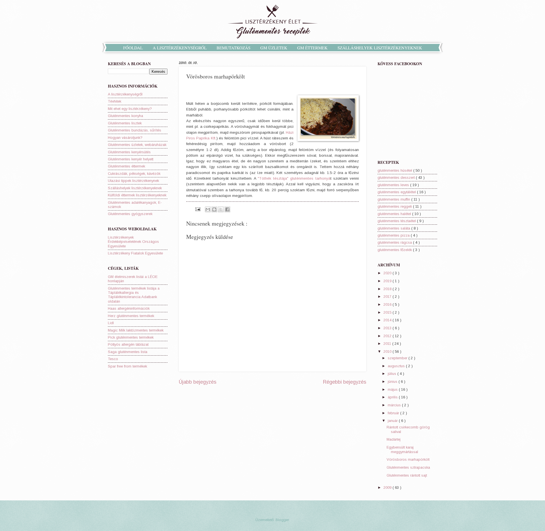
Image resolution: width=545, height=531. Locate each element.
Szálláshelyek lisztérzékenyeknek (135, 188)
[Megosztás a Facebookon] (227, 209)
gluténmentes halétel (395, 214)
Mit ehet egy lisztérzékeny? (130, 109)
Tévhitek (114, 101)
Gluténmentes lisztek (125, 123)
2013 (388, 328)
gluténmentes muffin (394, 199)
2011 (387, 343)
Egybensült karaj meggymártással (402, 449)
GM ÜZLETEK (273, 47)
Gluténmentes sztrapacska (408, 467)
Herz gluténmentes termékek (131, 316)
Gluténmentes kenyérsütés (129, 152)
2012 (388, 336)
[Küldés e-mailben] (208, 209)
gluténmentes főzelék (395, 250)
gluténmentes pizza (394, 235)
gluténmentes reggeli (395, 206)
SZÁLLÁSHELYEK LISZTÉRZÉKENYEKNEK (380, 47)
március (395, 405)
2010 (388, 351)
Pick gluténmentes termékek (131, 337)
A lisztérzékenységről (125, 94)
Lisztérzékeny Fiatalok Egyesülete (135, 253)
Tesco (113, 359)
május (393, 389)
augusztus (397, 366)
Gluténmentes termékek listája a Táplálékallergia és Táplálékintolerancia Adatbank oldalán (134, 294)
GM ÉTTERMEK (312, 47)
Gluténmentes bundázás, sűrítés (134, 130)
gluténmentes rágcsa (395, 242)
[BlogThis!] (214, 209)
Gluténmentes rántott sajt (407, 475)
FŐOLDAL (133, 47)
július (392, 373)
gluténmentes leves (394, 185)
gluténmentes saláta (394, 228)
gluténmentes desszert (397, 177)
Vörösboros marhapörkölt (408, 459)
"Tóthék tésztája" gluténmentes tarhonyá (294, 178)
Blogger (282, 520)
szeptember (398, 358)
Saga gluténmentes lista (127, 352)
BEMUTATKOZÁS (233, 47)
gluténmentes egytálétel (397, 192)
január (393, 421)
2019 (388, 281)
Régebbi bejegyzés (344, 382)
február (394, 413)
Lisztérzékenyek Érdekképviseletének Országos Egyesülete (133, 241)
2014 (388, 320)
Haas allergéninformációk (129, 308)
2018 (388, 289)
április (393, 397)
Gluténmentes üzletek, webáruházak (137, 145)
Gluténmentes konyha (125, 116)
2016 (388, 304)
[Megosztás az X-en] (221, 209)
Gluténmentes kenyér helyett (130, 159)
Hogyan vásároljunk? (125, 137)
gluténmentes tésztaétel (397, 221)
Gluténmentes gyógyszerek (130, 214)
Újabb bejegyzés (197, 382)
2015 (388, 312)
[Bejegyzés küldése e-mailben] (198, 209)
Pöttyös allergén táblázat (128, 344)
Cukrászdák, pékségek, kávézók (134, 173)
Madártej (394, 439)
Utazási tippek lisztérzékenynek (133, 181)
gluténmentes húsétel (395, 170)
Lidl (111, 323)
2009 (388, 487)
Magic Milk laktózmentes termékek (136, 330)
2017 (388, 296)
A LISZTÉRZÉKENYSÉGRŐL (180, 47)
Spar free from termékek (127, 366)
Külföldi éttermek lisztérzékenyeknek (137, 195)
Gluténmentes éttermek (126, 166)
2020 (388, 273)
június (393, 381)
